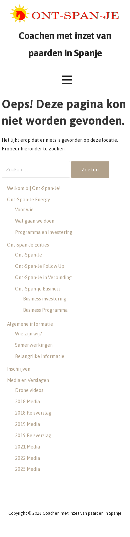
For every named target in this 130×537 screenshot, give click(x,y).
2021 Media (27, 446)
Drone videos (29, 390)
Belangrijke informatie (39, 356)
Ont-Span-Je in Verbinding (43, 277)
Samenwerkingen (34, 345)
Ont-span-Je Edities (28, 245)
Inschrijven (18, 369)
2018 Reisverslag (33, 413)
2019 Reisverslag (33, 435)
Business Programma (45, 310)
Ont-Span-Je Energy (28, 199)
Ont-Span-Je (28, 255)
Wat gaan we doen (34, 221)
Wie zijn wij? (28, 333)
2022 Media (27, 458)
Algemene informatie (30, 324)
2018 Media (27, 401)
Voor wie (24, 209)
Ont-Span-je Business (38, 288)
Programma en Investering (43, 232)
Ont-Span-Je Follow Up (39, 266)
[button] (66, 80)
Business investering (44, 298)
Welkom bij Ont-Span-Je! (33, 188)
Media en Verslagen (28, 380)
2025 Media (27, 469)
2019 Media (27, 424)
